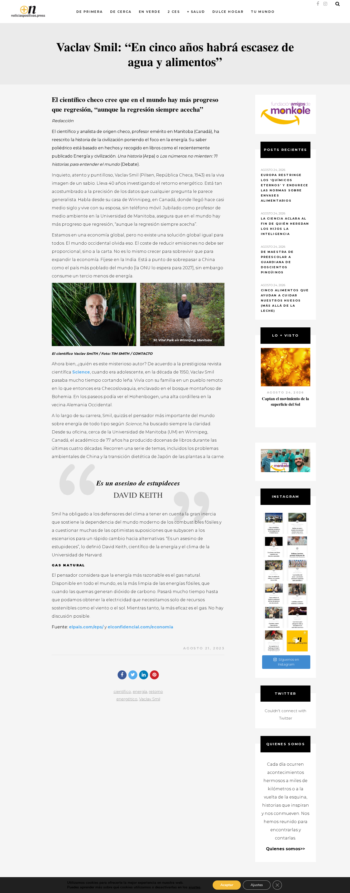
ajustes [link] (194, 887)
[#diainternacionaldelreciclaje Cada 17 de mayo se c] (297, 570)
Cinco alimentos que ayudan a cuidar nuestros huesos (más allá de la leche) (285, 300)
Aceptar (226, 884)
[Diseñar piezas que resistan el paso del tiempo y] (273, 546)
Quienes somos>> (285, 848)
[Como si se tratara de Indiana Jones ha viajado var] (273, 640)
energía (140, 691)
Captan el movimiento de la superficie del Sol (285, 401)
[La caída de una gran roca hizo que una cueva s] (297, 523)
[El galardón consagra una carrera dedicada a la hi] (297, 546)
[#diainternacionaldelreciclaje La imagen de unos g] (273, 617)
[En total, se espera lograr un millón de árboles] (273, 570)
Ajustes (257, 884)
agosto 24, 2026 (285, 392)
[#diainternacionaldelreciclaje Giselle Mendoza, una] (273, 594)
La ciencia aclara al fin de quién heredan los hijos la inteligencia (285, 226)
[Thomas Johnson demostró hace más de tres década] (297, 617)
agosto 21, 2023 (203, 648)
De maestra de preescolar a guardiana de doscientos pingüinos (277, 262)
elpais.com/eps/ (86, 627)
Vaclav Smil (149, 699)
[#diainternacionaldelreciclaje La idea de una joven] (297, 594)
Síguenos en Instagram (288, 662)
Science (81, 372)
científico (122, 691)
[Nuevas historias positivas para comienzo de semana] (297, 640)
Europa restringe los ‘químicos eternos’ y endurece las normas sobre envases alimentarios (284, 187)
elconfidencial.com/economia (140, 627)
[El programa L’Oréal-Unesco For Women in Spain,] (273, 523)
